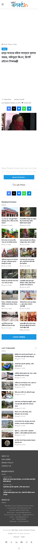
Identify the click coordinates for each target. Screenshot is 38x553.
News (10, 44)
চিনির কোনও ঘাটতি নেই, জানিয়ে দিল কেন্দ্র (25, 392)
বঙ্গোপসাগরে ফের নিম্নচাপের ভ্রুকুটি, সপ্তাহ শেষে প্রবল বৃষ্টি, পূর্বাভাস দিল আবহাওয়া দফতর (25, 404)
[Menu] (3, 5)
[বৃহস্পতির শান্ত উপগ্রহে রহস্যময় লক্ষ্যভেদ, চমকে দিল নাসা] (7, 443)
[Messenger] (19, 108)
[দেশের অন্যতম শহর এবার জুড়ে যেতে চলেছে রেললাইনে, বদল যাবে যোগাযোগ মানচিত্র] (7, 424)
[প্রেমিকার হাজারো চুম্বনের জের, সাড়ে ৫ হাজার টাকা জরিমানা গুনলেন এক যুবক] (7, 376)
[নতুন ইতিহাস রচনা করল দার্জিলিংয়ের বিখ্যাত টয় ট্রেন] (10, 316)
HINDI (23, 537)
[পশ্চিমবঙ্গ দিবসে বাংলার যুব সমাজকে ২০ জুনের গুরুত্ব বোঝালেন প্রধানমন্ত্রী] (28, 295)
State (15, 44)
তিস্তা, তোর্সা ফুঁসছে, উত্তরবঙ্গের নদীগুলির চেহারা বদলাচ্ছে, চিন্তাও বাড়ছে (9, 304)
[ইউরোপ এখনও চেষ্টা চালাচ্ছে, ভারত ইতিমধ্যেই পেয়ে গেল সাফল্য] (7, 415)
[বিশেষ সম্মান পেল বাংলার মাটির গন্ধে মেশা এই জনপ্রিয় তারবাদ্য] (10, 233)
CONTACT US (6, 466)
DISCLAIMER (6, 459)
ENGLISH (16, 537)
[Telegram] (29, 108)
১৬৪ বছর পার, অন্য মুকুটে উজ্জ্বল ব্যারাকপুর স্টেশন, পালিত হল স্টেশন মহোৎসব (10, 221)
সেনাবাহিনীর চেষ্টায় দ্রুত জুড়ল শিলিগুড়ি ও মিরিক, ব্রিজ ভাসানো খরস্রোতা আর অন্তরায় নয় (27, 283)
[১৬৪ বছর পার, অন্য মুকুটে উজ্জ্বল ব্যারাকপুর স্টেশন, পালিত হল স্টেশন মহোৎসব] (10, 212)
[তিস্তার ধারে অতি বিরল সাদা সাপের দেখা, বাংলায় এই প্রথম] (10, 274)
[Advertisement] (19, 25)
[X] (14, 108)
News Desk (7, 99)
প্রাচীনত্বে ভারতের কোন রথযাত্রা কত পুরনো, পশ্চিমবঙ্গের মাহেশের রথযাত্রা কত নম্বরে (10, 261)
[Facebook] (9, 108)
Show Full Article (18, 177)
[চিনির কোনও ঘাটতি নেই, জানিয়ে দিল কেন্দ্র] (7, 395)
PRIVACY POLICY (7, 463)
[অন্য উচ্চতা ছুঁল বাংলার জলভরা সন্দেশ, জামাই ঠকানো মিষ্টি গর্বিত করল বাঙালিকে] (28, 252)
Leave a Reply (19, 337)
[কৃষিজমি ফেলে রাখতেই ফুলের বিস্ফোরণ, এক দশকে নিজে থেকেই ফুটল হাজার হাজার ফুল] (7, 357)
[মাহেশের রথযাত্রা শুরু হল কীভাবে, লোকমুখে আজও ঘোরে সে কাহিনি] (28, 233)
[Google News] (19, 185)
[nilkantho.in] (19, 4)
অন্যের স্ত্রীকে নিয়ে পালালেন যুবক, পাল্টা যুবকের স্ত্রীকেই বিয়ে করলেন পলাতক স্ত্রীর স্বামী (28, 325)
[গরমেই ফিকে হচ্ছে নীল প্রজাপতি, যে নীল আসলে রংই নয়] (7, 367)
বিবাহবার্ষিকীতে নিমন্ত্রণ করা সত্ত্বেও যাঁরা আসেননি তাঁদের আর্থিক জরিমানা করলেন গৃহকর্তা (28, 221)
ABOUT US (5, 456)
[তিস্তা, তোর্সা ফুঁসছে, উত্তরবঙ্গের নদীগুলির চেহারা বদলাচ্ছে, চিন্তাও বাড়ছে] (10, 295)
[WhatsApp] (24, 108)
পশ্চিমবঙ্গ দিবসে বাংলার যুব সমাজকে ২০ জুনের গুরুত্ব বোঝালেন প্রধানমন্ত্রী (28, 304)
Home (5, 44)
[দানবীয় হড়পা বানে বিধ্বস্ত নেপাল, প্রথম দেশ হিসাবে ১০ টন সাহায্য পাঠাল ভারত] (7, 386)
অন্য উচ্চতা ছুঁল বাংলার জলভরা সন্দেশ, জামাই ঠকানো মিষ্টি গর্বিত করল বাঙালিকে (27, 261)
